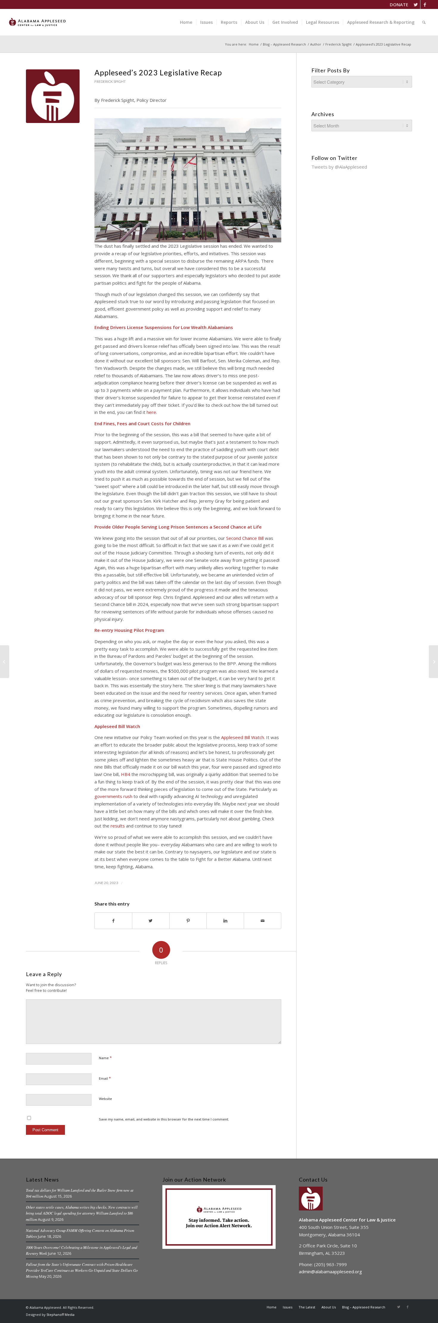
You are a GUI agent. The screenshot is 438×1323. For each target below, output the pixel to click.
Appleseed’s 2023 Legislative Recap (158, 72)
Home (254, 44)
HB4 (125, 774)
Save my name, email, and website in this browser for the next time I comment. (164, 1119)
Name (105, 1057)
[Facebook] (424, 4)
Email (105, 1078)
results (118, 826)
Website (105, 1098)
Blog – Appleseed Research (284, 44)
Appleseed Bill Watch (242, 737)
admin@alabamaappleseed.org (330, 1271)
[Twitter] (415, 4)
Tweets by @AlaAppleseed (339, 167)
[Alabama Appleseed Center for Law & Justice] (53, 96)
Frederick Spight (338, 44)
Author (315, 44)
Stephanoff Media (60, 1314)
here (151, 412)
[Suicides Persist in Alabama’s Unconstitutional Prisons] (4, 661)
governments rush (113, 796)
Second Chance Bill (245, 538)
